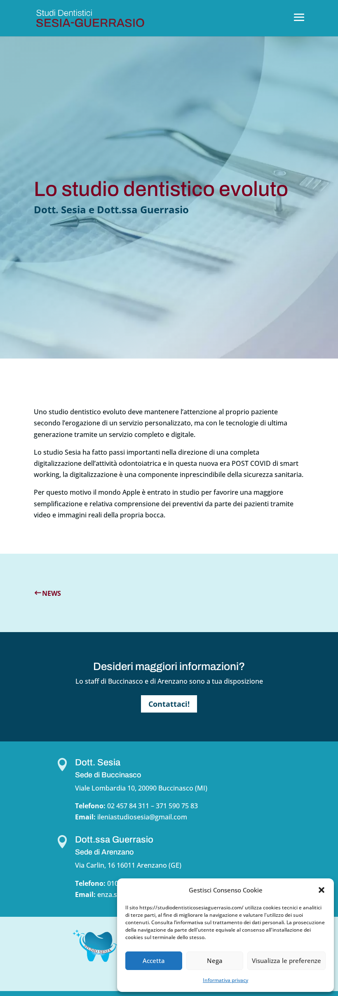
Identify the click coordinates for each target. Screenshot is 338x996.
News (51, 593)
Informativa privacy (225, 980)
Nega (215, 960)
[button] (321, 890)
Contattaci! (169, 704)
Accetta (154, 960)
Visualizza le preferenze (286, 960)
